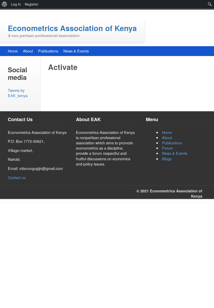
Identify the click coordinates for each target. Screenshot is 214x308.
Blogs (166, 158)
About (167, 137)
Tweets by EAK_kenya (18, 92)
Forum (167, 148)
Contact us (17, 177)
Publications (172, 142)
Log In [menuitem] (16, 4)
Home (167, 132)
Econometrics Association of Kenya (72, 28)
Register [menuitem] (31, 4)
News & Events (174, 153)
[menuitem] (4, 4)
